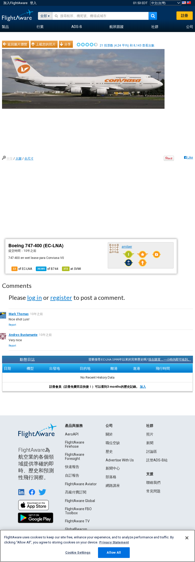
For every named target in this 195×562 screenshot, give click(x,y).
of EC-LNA (22, 269)
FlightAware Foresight (74, 456)
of (47, 269)
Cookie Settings (78, 552)
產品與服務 (74, 426)
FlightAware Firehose (74, 444)
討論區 (151, 451)
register (61, 297)
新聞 (149, 443)
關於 (109, 434)
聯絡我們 (153, 482)
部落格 (111, 477)
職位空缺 (113, 443)
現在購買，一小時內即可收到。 (169, 359)
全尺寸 (29, 158)
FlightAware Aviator (81, 484)
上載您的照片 (46, 44)
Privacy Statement (114, 542)
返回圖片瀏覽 (17, 44)
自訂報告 (72, 475)
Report (12, 324)
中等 (10, 158)
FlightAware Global (80, 501)
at (72, 269)
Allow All (114, 552)
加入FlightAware (15, 3)
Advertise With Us (120, 460)
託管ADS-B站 (157, 460)
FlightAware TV (77, 521)
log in (34, 297)
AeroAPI (71, 434)
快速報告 (72, 467)
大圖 (18, 158)
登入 (33, 3)
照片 (149, 434)
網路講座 (113, 485)
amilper (127, 246)
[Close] (186, 537)
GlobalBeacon (76, 529)
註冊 (184, 15)
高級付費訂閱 (75, 492)
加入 (143, 386)
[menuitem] (5, 27)
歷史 (109, 451)
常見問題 (153, 491)
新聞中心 (113, 468)
